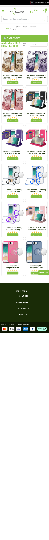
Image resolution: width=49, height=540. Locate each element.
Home (7, 28)
